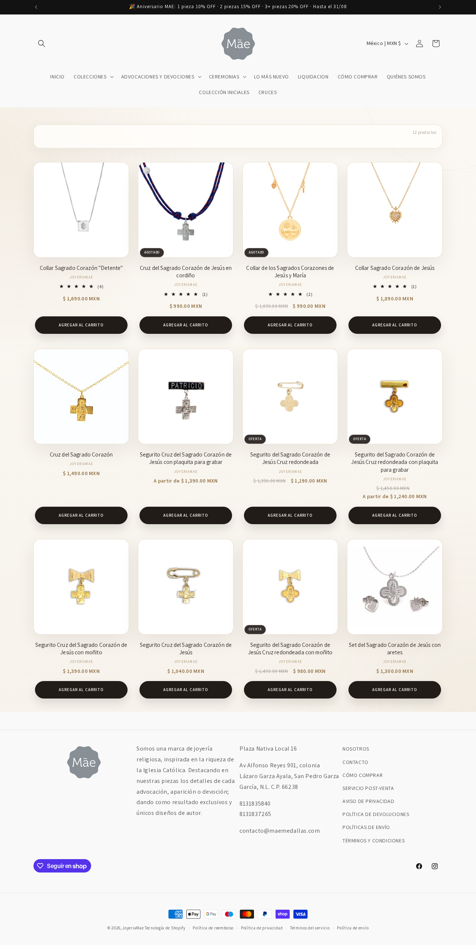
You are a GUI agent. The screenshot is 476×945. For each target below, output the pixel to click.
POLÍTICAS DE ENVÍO (366, 827)
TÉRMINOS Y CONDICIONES (373, 840)
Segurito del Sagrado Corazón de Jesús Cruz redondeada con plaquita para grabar (394, 462)
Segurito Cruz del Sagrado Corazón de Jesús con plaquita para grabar (186, 458)
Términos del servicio (310, 928)
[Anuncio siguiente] (440, 7)
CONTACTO (355, 762)
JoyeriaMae (133, 928)
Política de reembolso (213, 928)
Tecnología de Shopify (165, 928)
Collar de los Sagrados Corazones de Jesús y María (290, 271)
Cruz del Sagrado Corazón (81, 454)
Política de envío (353, 928)
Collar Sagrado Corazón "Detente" (81, 267)
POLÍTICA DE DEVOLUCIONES (375, 814)
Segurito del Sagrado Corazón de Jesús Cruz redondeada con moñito (290, 648)
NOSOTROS (355, 748)
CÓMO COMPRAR (362, 775)
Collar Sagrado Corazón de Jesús (395, 267)
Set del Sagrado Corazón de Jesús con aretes (395, 648)
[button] (41, 43)
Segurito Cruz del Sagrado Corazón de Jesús (186, 648)
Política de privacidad (262, 928)
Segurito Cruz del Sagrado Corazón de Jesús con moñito (81, 648)
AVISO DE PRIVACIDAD (368, 801)
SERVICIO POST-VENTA (368, 788)
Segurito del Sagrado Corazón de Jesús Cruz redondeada (290, 458)
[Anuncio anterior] (36, 7)
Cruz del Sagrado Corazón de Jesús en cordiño (186, 271)
